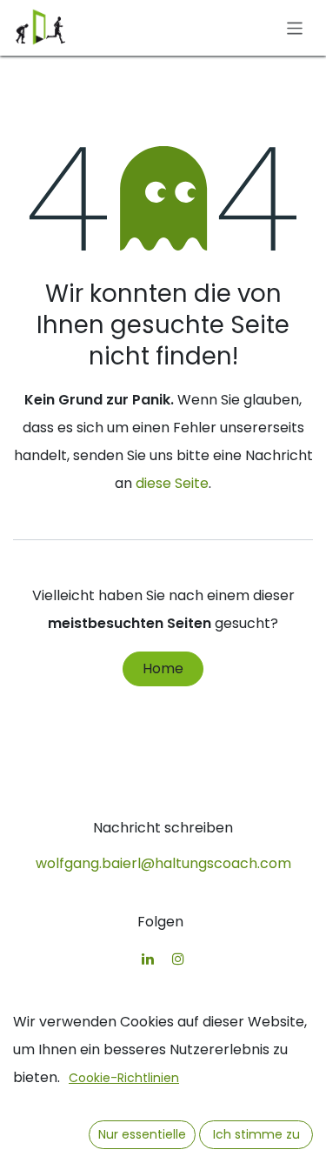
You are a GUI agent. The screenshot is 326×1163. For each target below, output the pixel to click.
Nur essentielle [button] (142, 1134)
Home (163, 668)
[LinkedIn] (147, 958)
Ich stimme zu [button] (256, 1134)
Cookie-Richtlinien (124, 1077)
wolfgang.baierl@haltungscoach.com (163, 863)
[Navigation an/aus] (295, 27)
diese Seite (172, 483)
